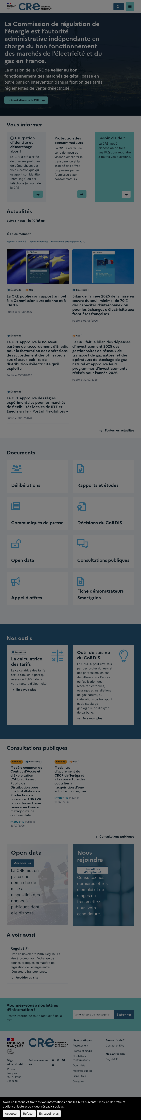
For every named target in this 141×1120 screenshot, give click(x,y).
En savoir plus (49, 1113)
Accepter (11, 1113)
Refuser (28, 1113)
